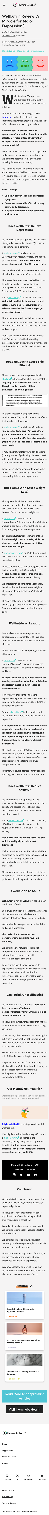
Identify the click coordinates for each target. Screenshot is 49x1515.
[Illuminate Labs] (24, 5)
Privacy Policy (8, 1490)
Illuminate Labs (13, 1511)
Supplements (7, 1450)
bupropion (7, 117)
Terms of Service (9, 1503)
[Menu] (4, 5)
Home (4, 1444)
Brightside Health (11, 1124)
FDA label (6, 379)
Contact (5, 1463)
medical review (11, 427)
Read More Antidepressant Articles (24, 1396)
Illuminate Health (9, 1456)
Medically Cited (9, 51)
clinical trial (9, 660)
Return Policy (7, 1496)
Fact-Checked (24, 51)
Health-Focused (38, 51)
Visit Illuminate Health (25, 1409)
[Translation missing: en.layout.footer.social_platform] (14, 1175)
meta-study (13, 297)
